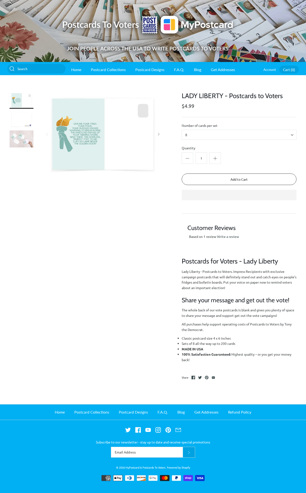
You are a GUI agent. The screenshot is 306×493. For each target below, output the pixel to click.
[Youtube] (148, 430)
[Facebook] (138, 430)
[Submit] (189, 452)
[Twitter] (128, 430)
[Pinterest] (168, 430)
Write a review (228, 236)
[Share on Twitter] (200, 377)
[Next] (159, 134)
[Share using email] (213, 377)
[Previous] (47, 134)
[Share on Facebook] (193, 377)
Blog (197, 69)
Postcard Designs (149, 69)
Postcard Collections (108, 69)
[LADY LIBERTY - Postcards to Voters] (21, 100)
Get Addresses (223, 69)
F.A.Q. (179, 69)
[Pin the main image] (206, 377)
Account (269, 69)
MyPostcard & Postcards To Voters (145, 467)
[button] (239, 195)
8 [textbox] (186, 135)
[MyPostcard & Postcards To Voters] (153, 2)
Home (76, 69)
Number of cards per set (200, 125)
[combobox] (239, 135)
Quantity (188, 148)
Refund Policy (239, 412)
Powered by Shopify (178, 467)
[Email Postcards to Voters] (178, 430)
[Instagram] (158, 430)
